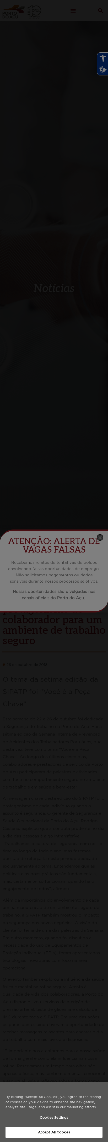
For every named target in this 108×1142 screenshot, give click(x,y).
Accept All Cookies (54, 1132)
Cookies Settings (54, 1117)
